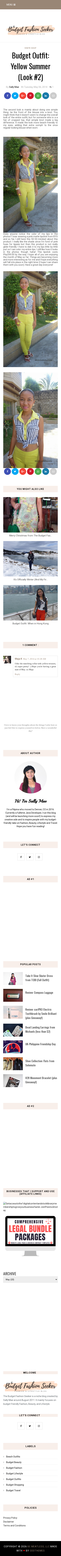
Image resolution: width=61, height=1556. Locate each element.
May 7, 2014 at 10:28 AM (34, 659)
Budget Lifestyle (14, 1473)
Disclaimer (8, 1521)
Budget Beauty (13, 1462)
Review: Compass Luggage (39, 992)
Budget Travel (13, 1490)
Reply (17, 674)
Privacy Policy (10, 1518)
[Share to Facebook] (7, 95)
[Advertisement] (30, 917)
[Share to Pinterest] (53, 95)
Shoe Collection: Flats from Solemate (39, 1063)
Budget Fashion (14, 1468)
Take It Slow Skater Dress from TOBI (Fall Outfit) (39, 978)
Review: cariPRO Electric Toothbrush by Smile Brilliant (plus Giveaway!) (41, 1013)
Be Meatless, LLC (38, 1546)
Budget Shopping (15, 1485)
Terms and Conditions (14, 1525)
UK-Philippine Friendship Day (40, 1044)
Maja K (18, 659)
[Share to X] (15, 95)
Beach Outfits (13, 1456)
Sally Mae (14, 87)
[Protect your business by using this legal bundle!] (30, 1255)
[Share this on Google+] (22, 95)
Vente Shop (30, 48)
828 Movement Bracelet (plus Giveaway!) (41, 1080)
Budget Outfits (13, 1479)
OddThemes (37, 1550)
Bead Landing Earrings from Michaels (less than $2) (40, 1029)
